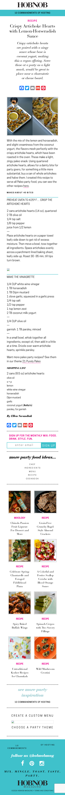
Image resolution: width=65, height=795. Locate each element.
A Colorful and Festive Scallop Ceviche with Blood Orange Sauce (45, 579)
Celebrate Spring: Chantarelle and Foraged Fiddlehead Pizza (19, 579)
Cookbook (32, 479)
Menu (32, 472)
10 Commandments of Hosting (32, 13)
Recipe (32, 475)
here (26, 186)
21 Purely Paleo (31, 361)
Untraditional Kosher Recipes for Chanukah (19, 673)
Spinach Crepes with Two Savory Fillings (45, 628)
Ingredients (32, 468)
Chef (32, 464)
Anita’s (27, 405)
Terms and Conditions (44, 791)
